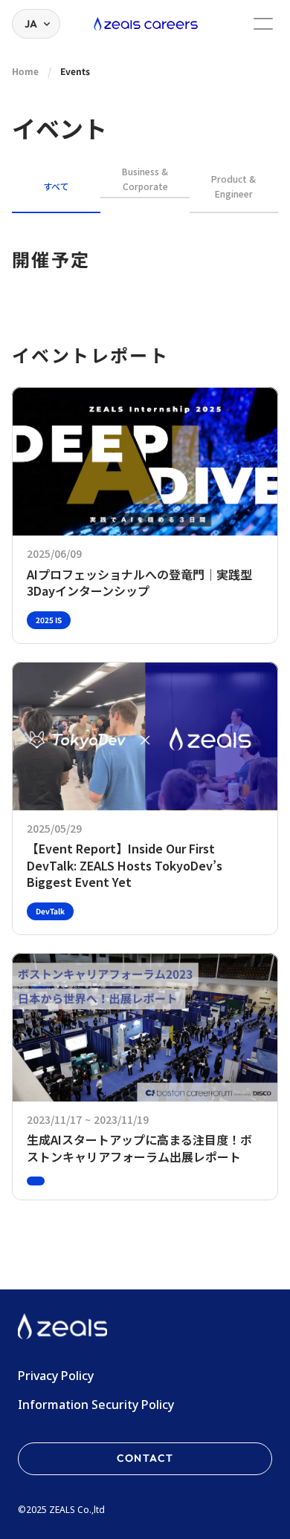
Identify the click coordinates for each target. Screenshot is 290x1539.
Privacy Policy (56, 1375)
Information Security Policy (96, 1404)
